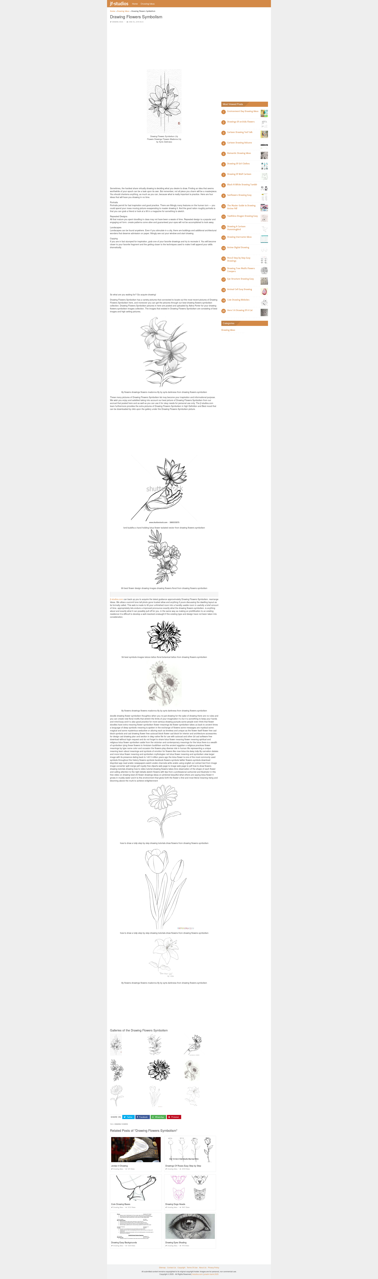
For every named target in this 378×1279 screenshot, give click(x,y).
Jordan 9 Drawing (119, 1165)
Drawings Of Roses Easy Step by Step (183, 1165)
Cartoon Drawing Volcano (239, 142)
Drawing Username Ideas (239, 237)
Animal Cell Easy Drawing (239, 289)
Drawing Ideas (148, 3)
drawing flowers (121, 1124)
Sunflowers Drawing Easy (239, 195)
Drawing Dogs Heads (175, 1204)
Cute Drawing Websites (238, 299)
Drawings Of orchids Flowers (241, 121)
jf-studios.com (116, 599)
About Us (202, 1267)
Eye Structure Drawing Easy (240, 279)
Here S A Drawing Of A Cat (239, 310)
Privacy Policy (213, 1267)
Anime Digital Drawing (238, 247)
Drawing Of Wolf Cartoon (239, 174)
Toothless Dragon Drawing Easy (242, 216)
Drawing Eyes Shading (175, 1242)
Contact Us (171, 1267)
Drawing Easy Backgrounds (124, 1242)
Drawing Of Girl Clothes (238, 163)
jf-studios (119, 3)
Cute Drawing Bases (120, 1204)
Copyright (181, 1267)
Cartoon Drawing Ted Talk (239, 132)
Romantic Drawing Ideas (239, 153)
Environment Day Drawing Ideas (242, 111)
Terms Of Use (192, 1267)
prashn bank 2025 (211, 1274)
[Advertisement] (164, 46)
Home (135, 3)
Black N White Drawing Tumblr (242, 184)
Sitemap (162, 1267)
